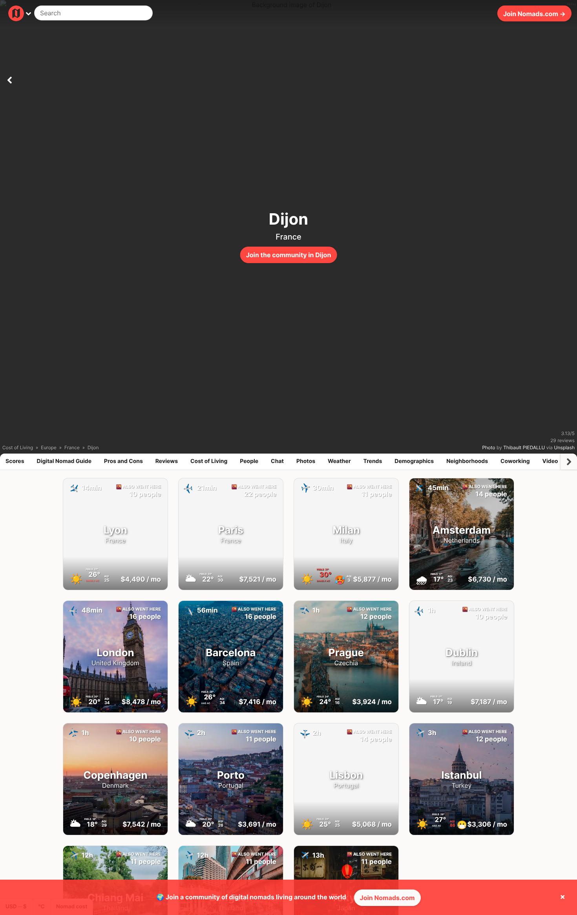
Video (550, 461)
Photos (305, 461)
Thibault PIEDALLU (524, 447)
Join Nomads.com (387, 898)
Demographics (414, 461)
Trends (372, 461)
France (288, 237)
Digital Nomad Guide (64, 461)
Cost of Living (208, 461)
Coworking (515, 461)
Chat (277, 461)
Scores (14, 461)
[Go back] (9, 78)
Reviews (166, 461)
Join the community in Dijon (288, 255)
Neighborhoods (467, 461)
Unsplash (564, 447)
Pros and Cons (123, 461)
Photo (488, 447)
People (249, 461)
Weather (339, 461)
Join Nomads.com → (534, 13)
